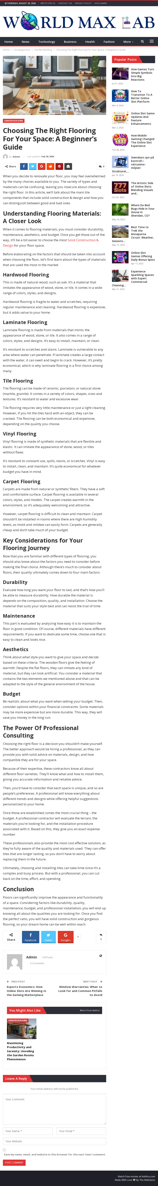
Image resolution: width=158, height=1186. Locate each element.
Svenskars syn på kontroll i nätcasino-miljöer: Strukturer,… (133, 164)
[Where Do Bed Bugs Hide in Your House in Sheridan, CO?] (120, 210)
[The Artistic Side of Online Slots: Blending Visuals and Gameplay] (120, 187)
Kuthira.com (148, 1176)
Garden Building (13, 120)
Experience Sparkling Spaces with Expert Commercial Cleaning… (133, 278)
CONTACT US (65, 3)
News (25, 42)
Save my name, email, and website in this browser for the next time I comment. (55, 1154)
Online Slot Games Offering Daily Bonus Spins (143, 256)
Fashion (109, 42)
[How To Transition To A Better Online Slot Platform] (120, 96)
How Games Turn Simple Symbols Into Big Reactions (142, 74)
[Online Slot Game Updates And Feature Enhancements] (120, 118)
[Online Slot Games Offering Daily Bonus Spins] (120, 257)
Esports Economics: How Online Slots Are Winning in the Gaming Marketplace (26, 991)
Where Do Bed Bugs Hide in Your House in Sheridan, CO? (143, 210)
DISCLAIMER (101, 3)
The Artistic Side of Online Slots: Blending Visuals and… (142, 188)
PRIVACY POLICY (83, 3)
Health (90, 42)
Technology (46, 42)
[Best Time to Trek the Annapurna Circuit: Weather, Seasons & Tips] (120, 231)
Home (8, 42)
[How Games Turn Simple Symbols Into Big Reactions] (120, 74)
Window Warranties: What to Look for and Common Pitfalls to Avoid (80, 991)
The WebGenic (147, 1180)
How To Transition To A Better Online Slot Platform (141, 96)
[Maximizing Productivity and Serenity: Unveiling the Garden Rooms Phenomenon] (21, 1028)
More (127, 42)
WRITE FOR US (47, 3)
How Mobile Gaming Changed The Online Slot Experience (142, 141)
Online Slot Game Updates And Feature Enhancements (143, 118)
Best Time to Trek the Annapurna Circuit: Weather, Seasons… (133, 234)
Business (70, 42)
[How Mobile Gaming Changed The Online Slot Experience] (120, 140)
